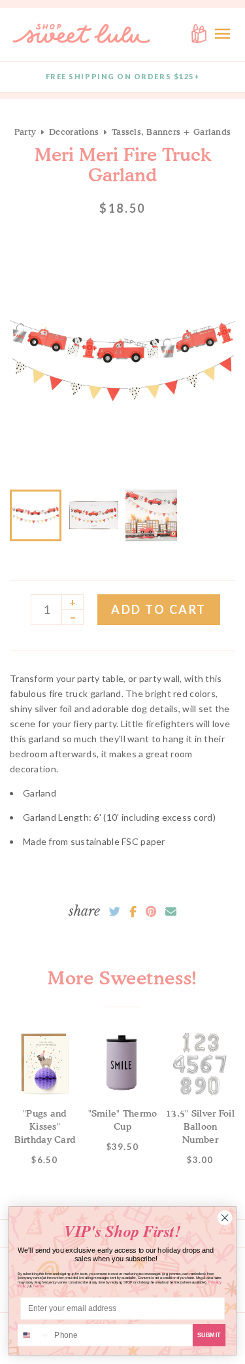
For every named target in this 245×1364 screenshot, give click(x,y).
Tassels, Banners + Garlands (171, 131)
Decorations (74, 131)
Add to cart (158, 609)
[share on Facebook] (133, 912)
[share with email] (170, 912)
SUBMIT (209, 1334)
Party (25, 131)
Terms (38, 1286)
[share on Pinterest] (151, 912)
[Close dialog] (225, 1218)
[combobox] (34, 1335)
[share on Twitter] (114, 912)
